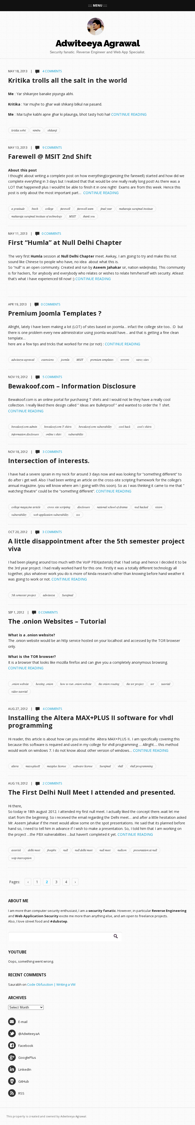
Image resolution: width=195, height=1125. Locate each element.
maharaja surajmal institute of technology (36, 216)
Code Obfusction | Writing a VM (51, 984)
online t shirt (53, 434)
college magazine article (25, 507)
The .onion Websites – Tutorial (57, 621)
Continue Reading (129, 114)
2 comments (52, 783)
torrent (125, 359)
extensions (47, 359)
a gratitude (18, 209)
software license (82, 766)
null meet (105, 850)
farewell (65, 209)
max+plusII (33, 766)
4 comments (52, 71)
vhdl (120, 766)
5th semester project (23, 595)
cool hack (124, 426)
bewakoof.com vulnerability (95, 426)
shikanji (52, 130)
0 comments (51, 233)
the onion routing (109, 684)
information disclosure (25, 434)
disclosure (83, 507)
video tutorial (19, 691)
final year (106, 209)
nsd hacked (141, 507)
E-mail (22, 1021)
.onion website (20, 684)
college (49, 209)
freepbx (51, 850)
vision (158, 507)
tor (152, 684)
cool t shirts (144, 426)
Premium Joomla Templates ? (54, 313)
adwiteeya (49, 595)
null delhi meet (83, 850)
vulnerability (75, 434)
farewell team (85, 209)
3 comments (52, 452)
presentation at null (145, 850)
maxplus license (56, 766)
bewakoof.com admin (24, 426)
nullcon (122, 850)
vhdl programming (141, 766)
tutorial (165, 684)
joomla (65, 359)
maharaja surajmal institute (136, 209)
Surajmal (67, 595)
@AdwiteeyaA (29, 1033)
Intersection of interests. (48, 460)
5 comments (52, 377)
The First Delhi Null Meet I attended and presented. (91, 792)
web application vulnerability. (51, 515)
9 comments (52, 147)
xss (78, 515)
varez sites (142, 359)
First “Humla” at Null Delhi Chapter (65, 242)
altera (15, 766)
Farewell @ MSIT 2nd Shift (50, 156)
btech (35, 209)
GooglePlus (27, 1057)
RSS (21, 1093)
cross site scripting (58, 507)
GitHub (23, 1081)
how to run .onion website (75, 684)
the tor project (134, 684)
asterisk (16, 850)
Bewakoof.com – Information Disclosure (72, 386)
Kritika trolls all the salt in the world (67, 80)
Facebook (25, 1045)
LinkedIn (24, 1069)
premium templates (101, 359)
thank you (89, 216)
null (65, 850)
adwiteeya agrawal (22, 359)
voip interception (21, 858)
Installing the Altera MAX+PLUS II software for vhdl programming (90, 721)
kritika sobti (18, 130)
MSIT (72, 216)
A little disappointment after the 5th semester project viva (96, 545)
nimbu (36, 130)
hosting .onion (44, 684)
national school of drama (112, 507)
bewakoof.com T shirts (58, 426)
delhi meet (34, 850)
